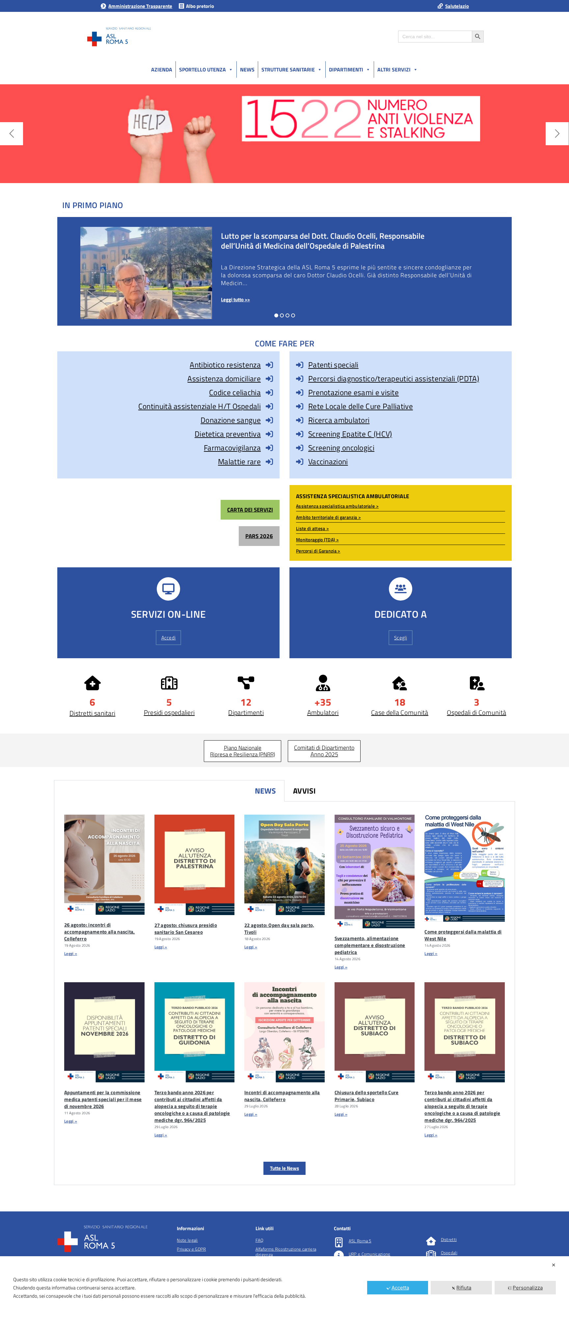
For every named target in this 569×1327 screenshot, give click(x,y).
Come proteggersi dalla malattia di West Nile (462, 935)
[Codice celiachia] (269, 392)
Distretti (449, 1239)
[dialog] (284, 1291)
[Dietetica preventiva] (269, 434)
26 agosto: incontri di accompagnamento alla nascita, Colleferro (99, 931)
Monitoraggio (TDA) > (317, 539)
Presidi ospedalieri (169, 712)
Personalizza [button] (528, 1288)
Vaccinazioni (328, 461)
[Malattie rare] (269, 461)
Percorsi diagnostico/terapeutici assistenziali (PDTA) (393, 378)
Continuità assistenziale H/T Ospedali (199, 406)
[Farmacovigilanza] (269, 447)
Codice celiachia (235, 392)
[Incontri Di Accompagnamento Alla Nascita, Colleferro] (284, 1032)
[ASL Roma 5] (339, 1242)
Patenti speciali (333, 364)
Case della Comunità (399, 712)
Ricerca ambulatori (338, 420)
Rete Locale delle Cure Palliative (360, 406)
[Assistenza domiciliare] (269, 378)
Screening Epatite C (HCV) (350, 434)
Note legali (187, 1240)
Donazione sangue (231, 420)
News (247, 69)
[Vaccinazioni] (299, 461)
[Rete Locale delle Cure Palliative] (299, 406)
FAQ (260, 1240)
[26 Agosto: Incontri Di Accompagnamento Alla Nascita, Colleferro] (104, 865)
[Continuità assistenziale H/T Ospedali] (269, 406)
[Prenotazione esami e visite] (299, 392)
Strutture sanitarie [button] (288, 69)
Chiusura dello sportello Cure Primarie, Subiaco (367, 1096)
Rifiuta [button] (463, 1288)
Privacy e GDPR (191, 1249)
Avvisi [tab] (304, 791)
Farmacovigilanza (232, 447)
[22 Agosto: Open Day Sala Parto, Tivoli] (284, 865)
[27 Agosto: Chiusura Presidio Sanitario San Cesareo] (194, 865)
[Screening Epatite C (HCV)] (299, 434)
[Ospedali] (431, 1254)
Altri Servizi (394, 69)
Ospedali (449, 1252)
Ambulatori (323, 712)
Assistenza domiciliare (224, 378)
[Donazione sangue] (269, 420)
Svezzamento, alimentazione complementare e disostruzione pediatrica (370, 945)
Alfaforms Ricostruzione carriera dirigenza (286, 1252)
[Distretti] (431, 1241)
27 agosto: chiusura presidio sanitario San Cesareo (185, 928)
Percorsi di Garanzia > (318, 550)
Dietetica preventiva (228, 434)
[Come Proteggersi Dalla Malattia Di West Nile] (464, 868)
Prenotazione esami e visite (353, 392)
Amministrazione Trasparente (140, 6)
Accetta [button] (400, 1288)
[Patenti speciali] (299, 364)
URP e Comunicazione (370, 1254)
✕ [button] (554, 1265)
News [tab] (265, 791)
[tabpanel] (284, 993)
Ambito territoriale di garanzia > (328, 517)
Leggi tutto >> (235, 299)
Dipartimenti (346, 69)
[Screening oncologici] (299, 447)
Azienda (161, 69)
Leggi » (70, 953)
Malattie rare (239, 461)
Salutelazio (457, 6)
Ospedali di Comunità (476, 712)
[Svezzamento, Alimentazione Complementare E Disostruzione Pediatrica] (375, 871)
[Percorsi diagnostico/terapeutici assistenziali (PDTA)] (299, 378)
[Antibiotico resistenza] (269, 364)
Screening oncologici (341, 447)
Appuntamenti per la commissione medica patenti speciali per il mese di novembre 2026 (103, 1099)
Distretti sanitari (92, 713)
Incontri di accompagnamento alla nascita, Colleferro (282, 1096)
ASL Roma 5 (360, 1240)
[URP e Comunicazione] (339, 1255)
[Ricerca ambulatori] (299, 420)
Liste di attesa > (312, 528)
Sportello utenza (202, 69)
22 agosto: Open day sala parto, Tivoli (279, 928)
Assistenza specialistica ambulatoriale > (337, 505)
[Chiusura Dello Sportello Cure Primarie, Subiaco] (375, 1032)
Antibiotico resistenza (225, 364)
